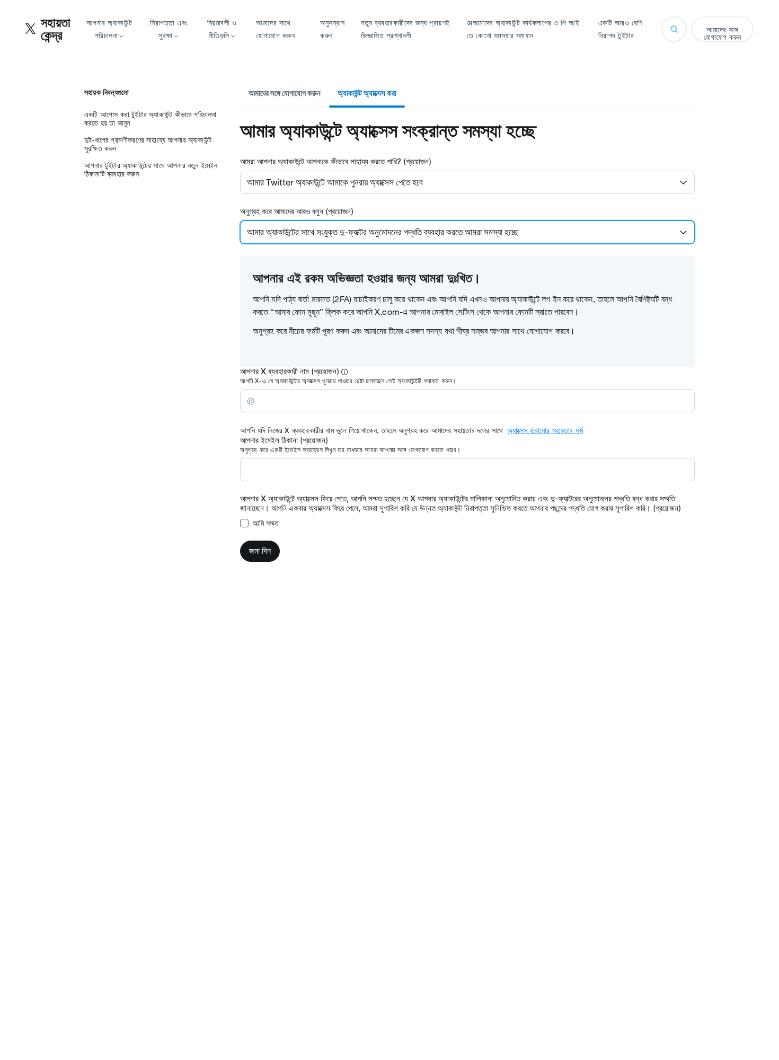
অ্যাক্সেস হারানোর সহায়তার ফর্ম (545, 430)
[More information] (344, 372)
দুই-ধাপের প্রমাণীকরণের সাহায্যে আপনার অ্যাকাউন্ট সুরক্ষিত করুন (147, 144)
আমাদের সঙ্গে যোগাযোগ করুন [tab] (285, 93)
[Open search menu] (674, 29)
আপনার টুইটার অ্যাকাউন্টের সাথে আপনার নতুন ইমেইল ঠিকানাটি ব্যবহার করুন (151, 170)
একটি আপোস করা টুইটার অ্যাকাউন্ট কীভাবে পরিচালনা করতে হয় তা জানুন (150, 119)
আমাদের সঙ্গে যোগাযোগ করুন (722, 33)
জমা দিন (260, 551)
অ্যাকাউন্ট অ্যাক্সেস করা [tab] (367, 93)
